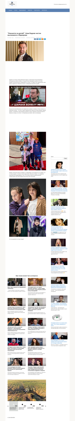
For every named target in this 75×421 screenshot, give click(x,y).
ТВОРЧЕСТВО (37, 10)
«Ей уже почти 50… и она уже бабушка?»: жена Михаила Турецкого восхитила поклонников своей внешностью (16, 329)
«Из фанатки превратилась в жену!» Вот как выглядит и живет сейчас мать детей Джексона (59, 171)
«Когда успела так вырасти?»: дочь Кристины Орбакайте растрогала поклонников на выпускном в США (16, 308)
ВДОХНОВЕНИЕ (22, 10)
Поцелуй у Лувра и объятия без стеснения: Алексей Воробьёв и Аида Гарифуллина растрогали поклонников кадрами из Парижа (36, 368)
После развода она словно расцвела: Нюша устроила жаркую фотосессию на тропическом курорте (16, 368)
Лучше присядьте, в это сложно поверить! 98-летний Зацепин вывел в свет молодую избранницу (59, 342)
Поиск (52, 156)
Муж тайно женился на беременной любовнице (17, 288)
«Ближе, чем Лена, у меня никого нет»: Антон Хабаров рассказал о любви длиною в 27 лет (36, 328)
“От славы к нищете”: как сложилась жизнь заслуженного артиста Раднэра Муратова (59, 305)
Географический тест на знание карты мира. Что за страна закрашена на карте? (59, 324)
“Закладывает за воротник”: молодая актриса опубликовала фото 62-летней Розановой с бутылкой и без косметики (59, 189)
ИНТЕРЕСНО (44, 10)
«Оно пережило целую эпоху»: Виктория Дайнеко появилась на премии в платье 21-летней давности (36, 348)
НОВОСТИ (30, 10)
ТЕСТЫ (15, 10)
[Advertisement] (37, 21)
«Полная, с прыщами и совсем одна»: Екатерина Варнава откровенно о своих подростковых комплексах (59, 249)
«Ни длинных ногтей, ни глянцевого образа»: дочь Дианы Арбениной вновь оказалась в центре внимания (37, 309)
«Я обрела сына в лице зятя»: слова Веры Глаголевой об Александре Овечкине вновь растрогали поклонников (17, 348)
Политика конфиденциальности (60, 4)
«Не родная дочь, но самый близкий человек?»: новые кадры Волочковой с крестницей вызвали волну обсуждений (37, 289)
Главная (10, 10)
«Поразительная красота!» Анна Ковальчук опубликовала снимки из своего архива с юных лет (58, 208)
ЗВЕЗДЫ (41, 37)
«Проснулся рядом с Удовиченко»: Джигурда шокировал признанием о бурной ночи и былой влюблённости (58, 286)
